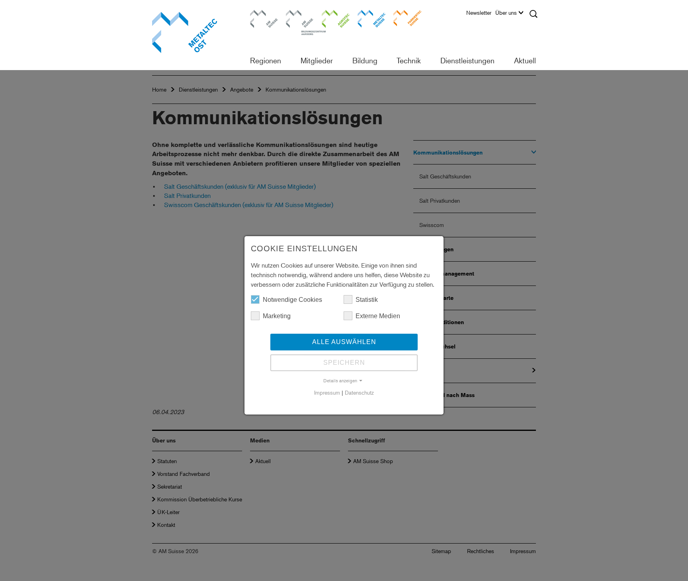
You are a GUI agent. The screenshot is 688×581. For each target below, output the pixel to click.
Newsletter (478, 13)
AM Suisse (261, 14)
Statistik (367, 299)
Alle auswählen (344, 341)
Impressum (327, 392)
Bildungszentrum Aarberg (300, 18)
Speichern (344, 362)
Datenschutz (359, 392)
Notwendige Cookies (292, 299)
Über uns (506, 13)
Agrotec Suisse (330, 18)
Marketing (277, 316)
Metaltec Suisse (366, 18)
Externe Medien (378, 316)
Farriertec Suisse (403, 18)
